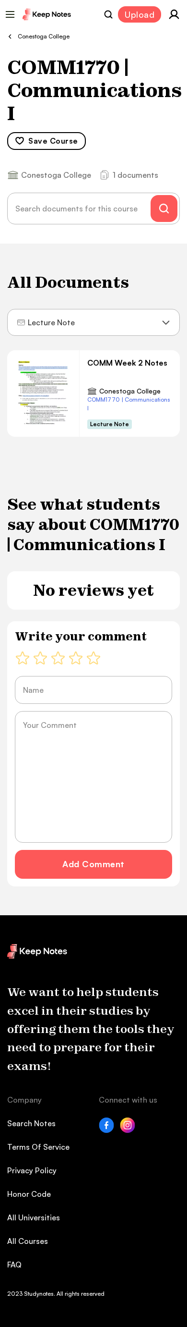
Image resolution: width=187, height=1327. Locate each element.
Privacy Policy (32, 1170)
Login (174, 14)
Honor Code (29, 1194)
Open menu (10, 14)
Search (108, 14)
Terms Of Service (38, 1147)
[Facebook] (106, 1130)
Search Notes (31, 1123)
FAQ (14, 1264)
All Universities (33, 1217)
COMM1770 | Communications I (128, 404)
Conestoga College (130, 391)
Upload (139, 14)
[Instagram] (127, 1130)
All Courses (27, 1241)
